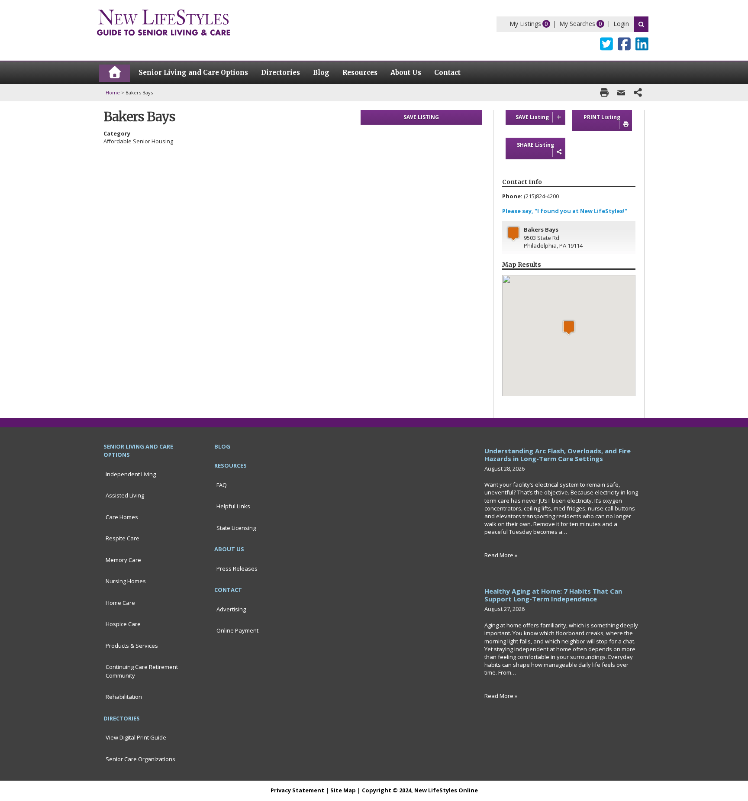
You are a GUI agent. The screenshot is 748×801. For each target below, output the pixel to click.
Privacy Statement (297, 790)
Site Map (343, 790)
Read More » (500, 555)
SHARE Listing (535, 145)
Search (641, 24)
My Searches (577, 23)
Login (621, 23)
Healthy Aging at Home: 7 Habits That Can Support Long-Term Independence (553, 595)
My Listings (525, 23)
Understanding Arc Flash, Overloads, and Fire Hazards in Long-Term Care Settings (557, 454)
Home (113, 92)
